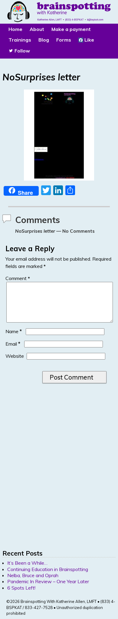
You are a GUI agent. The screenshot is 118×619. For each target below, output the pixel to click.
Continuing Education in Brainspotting (47, 569)
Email (12, 344)
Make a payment (71, 29)
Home (15, 29)
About (37, 29)
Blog (43, 40)
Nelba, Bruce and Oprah (32, 575)
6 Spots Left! (21, 588)
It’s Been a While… (27, 563)
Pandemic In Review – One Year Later (48, 581)
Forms (63, 40)
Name (13, 331)
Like (88, 40)
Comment (17, 278)
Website (14, 356)
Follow (21, 51)
